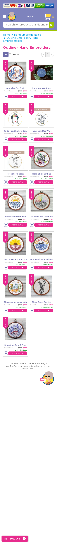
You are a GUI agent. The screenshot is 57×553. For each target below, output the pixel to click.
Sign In (30, 16)
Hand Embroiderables (27, 34)
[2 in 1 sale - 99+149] (28, 5)
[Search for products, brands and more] (51, 25)
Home (6, 34)
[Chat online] (47, 378)
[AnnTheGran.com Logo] (12, 16)
